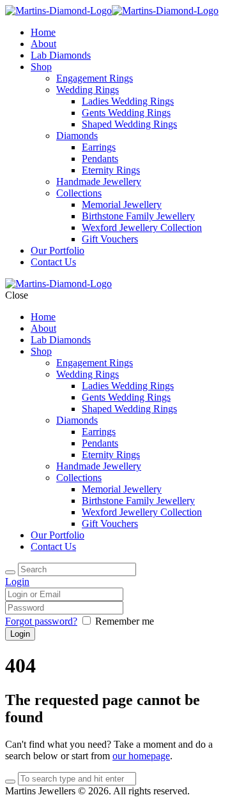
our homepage (141, 755)
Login (17, 581)
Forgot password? (41, 621)
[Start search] (10, 572)
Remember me (124, 621)
